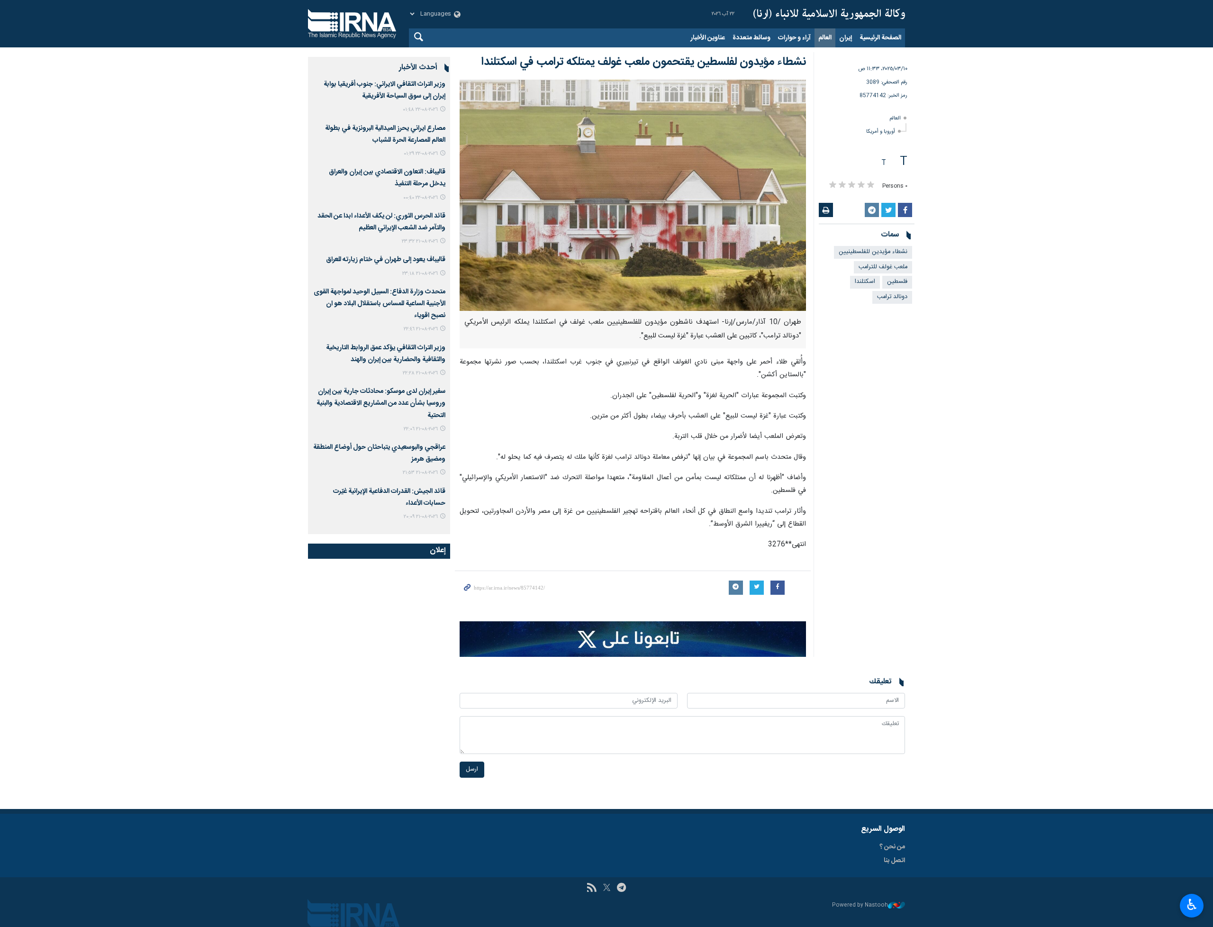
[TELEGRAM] (621, 888)
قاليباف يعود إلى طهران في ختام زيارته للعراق (385, 259)
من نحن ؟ (892, 847)
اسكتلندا (865, 282)
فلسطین (897, 282)
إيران (845, 38)
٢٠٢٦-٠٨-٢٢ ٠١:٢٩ (421, 153)
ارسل (472, 769)
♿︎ (1192, 904)
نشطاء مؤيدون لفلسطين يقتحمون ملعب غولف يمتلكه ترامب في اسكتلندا (643, 62)
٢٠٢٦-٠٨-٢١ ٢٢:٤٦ (421, 329)
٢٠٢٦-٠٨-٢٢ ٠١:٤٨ (420, 109)
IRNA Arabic (829, 14)
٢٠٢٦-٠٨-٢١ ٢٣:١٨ (420, 273)
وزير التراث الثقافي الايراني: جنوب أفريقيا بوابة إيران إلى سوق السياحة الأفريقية (384, 90)
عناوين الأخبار (707, 38)
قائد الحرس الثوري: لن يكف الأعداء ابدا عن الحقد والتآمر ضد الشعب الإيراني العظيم (381, 222)
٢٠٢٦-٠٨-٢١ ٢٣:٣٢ (420, 241)
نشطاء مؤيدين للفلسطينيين (873, 252)
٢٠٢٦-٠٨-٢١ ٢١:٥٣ (420, 472)
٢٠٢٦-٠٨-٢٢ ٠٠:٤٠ (420, 197)
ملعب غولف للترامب (883, 267)
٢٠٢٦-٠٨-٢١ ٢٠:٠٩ (421, 516)
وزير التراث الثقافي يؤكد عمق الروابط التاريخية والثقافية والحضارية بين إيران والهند (385, 353)
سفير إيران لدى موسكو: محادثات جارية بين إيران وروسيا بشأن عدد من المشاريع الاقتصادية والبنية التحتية (381, 403)
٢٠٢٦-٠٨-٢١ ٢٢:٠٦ (421, 429)
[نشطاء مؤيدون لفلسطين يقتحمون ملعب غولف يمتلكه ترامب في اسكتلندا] (633, 195)
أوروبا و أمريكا (880, 131)
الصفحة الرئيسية (880, 38)
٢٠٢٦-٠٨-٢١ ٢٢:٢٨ (420, 373)
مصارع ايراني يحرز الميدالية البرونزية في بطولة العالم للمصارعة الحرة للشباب (385, 134)
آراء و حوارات (794, 38)
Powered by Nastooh (860, 905)
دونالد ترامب (892, 297)
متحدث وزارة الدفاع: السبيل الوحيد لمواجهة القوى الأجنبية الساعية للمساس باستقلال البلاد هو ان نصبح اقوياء (379, 303)
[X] (606, 888)
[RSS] (591, 888)
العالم (825, 38)
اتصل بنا (894, 860)
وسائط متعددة (751, 38)
